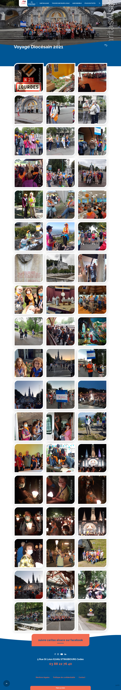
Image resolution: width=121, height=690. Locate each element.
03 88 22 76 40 (60, 664)
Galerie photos (39, 36)
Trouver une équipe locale (61, 3)
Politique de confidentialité (64, 677)
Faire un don (60, 688)
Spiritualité (50, 36)
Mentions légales (43, 677)
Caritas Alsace (44, 3)
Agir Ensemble (77, 3)
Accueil (17, 36)
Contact (82, 677)
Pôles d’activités (90, 3)
